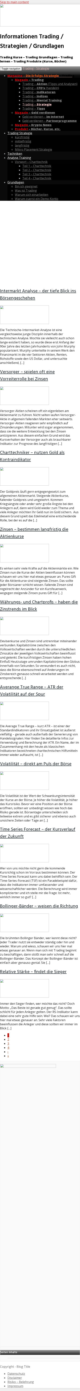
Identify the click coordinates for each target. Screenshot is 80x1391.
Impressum (15, 1386)
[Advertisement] (40, 244)
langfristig (22, 145)
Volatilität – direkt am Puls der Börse (35, 764)
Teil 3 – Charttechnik (36, 174)
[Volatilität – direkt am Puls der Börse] (24, 789)
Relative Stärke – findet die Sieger (33, 971)
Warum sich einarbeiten (31, 195)
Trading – (38, 92)
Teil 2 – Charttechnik (36, 170)
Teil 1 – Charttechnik (36, 166)
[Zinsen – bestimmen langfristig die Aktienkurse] (24, 561)
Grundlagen (15, 182)
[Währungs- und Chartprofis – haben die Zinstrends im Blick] (24, 634)
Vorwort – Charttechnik (31, 162)
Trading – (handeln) (40, 88)
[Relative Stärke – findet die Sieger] (24, 997)
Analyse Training (19, 158)
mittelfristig (23, 141)
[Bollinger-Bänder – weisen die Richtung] (24, 931)
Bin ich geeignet (26, 186)
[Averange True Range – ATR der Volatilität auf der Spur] (24, 719)
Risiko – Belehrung (20, 1382)
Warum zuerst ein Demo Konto (36, 199)
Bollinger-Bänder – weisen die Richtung (39, 906)
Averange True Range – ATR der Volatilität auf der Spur (31, 691)
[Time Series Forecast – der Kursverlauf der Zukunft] (24, 861)
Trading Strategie (19, 133)
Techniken (14, 154)
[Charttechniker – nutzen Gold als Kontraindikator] (24, 484)
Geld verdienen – (43, 117)
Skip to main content (14, 2)
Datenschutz (16, 1374)
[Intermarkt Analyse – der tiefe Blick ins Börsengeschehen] (24, 323)
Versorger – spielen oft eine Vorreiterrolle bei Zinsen (27, 376)
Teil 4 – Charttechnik (36, 178)
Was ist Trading (26, 190)
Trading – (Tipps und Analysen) (49, 84)
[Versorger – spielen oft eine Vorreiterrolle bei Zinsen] (24, 404)
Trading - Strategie (36, 68)
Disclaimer (14, 1378)
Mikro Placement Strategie (33, 149)
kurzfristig (22, 137)
